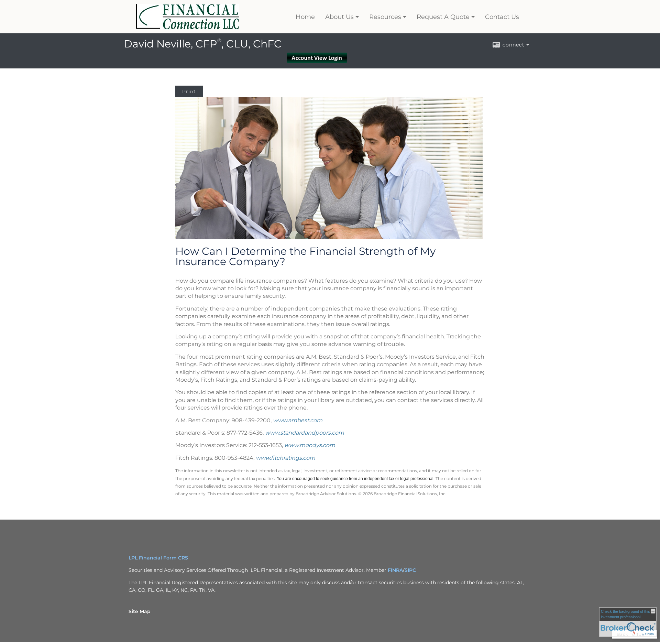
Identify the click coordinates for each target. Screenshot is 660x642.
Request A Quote (443, 17)
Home (305, 17)
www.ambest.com (297, 420)
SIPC (410, 570)
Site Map (140, 611)
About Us (339, 17)
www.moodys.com (309, 445)
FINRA (395, 570)
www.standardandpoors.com (304, 432)
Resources (385, 17)
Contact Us (502, 17)
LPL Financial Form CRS (158, 558)
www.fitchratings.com (285, 458)
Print (189, 91)
